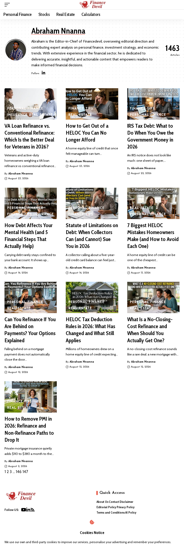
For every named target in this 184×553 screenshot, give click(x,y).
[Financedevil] (92, 4)
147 (25, 471)
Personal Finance (25, 108)
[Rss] (32, 510)
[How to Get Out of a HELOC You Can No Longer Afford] (92, 104)
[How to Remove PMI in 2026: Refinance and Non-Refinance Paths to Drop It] (30, 397)
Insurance (17, 115)
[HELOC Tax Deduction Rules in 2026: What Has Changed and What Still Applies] (92, 297)
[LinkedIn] (43, 73)
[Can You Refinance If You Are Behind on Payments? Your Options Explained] (30, 297)
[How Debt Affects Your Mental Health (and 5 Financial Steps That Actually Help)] (30, 203)
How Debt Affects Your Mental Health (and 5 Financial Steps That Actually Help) (28, 236)
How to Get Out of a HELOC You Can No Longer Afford (87, 133)
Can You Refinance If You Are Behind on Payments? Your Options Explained (30, 330)
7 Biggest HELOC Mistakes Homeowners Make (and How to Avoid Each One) (153, 236)
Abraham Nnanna (20, 173)
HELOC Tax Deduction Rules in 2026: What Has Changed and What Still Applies (90, 330)
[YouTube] (23, 510)
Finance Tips (80, 108)
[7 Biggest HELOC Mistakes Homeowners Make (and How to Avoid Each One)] (153, 203)
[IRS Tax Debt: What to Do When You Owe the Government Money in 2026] (153, 104)
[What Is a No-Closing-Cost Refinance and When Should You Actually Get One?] (153, 297)
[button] (8, 4)
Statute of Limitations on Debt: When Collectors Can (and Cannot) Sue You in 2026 (92, 236)
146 (19, 471)
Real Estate (41, 115)
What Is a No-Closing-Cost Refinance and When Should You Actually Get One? (150, 330)
